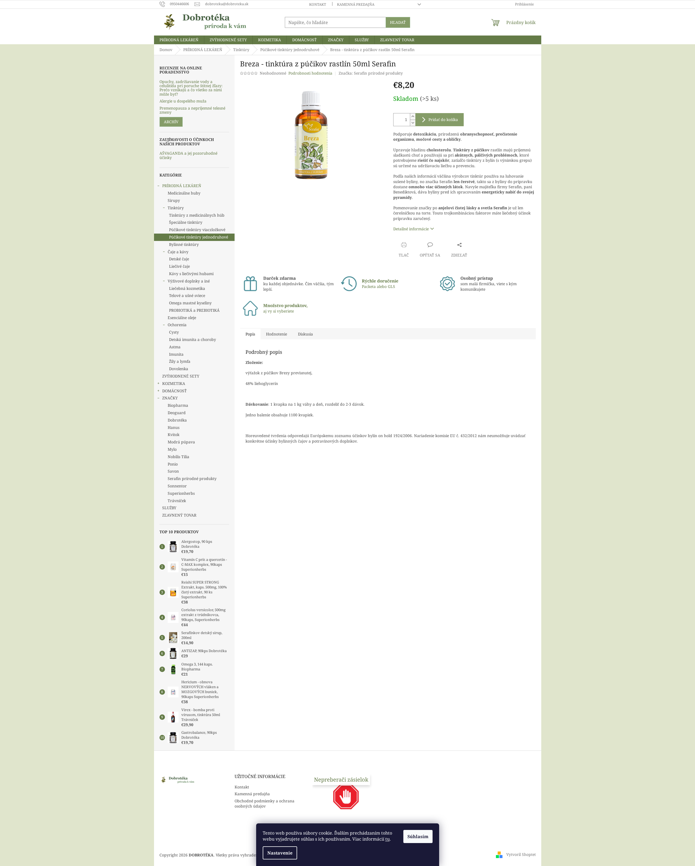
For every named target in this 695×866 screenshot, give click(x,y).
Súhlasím (417, 836)
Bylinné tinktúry (184, 244)
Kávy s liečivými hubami (191, 273)
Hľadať (398, 22)
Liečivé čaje (179, 266)
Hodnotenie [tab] (276, 334)
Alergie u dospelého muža (182, 101)
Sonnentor (177, 485)
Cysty (174, 332)
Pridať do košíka (443, 119)
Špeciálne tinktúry (185, 222)
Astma (175, 346)
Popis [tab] (250, 334)
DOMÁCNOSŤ (174, 390)
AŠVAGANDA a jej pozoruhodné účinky (188, 155)
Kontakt (317, 4)
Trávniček (177, 500)
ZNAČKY (170, 397)
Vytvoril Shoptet (521, 854)
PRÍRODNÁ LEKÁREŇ (181, 185)
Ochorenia (177, 324)
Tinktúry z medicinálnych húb (196, 215)
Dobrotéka (177, 420)
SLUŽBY (169, 507)
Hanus (173, 427)
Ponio (173, 464)
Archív (171, 121)
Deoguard (177, 412)
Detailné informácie (411, 228)
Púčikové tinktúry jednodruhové (198, 237)
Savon (173, 471)
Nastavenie (279, 853)
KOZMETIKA (173, 383)
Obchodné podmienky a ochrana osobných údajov (264, 803)
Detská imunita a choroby (192, 339)
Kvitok (173, 434)
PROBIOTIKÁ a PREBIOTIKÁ (194, 310)
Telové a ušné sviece (187, 295)
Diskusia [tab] (305, 334)
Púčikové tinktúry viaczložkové (197, 229)
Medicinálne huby (184, 193)
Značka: (371, 73)
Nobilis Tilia (178, 456)
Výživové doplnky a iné (189, 281)
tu (387, 839)
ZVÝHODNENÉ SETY (180, 376)
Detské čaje (179, 258)
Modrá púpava (181, 441)
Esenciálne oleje (182, 317)
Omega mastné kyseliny (190, 302)
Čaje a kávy (178, 251)
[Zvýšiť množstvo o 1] (412, 116)
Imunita (176, 354)
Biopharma (178, 405)
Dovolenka (178, 368)
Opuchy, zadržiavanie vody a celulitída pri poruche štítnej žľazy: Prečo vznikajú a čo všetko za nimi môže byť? (191, 87)
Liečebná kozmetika (187, 288)
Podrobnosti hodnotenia (310, 73)
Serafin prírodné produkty (192, 478)
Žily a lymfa (179, 361)
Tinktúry (176, 207)
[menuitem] (179, 40)
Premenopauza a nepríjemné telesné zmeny (192, 110)
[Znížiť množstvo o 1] (412, 123)
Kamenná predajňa (355, 4)
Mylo (172, 449)
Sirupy (174, 200)
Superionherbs (181, 493)
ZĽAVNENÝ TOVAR (179, 515)
